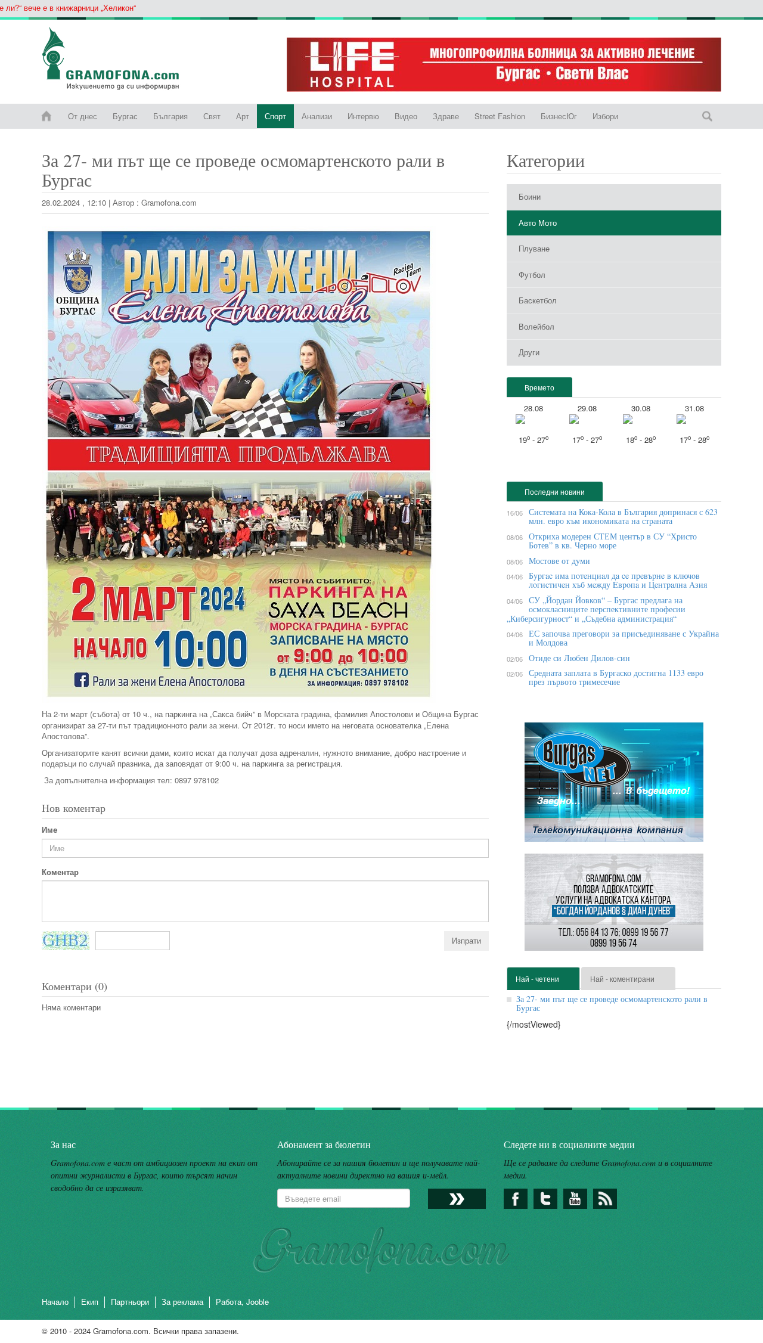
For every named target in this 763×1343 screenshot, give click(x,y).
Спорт (275, 116)
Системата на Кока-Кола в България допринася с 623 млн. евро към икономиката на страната (623, 516)
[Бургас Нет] (614, 786)
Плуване (534, 248)
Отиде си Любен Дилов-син (579, 657)
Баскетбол (538, 300)
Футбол (532, 274)
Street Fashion (499, 116)
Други (529, 352)
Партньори (130, 1301)
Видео (406, 116)
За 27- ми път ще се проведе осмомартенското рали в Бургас (612, 1003)
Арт (242, 116)
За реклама (182, 1301)
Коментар (60, 872)
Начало (55, 1301)
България (170, 116)
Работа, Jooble (242, 1301)
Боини (530, 196)
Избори (605, 116)
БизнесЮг (559, 116)
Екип (89, 1301)
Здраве (446, 116)
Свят (212, 116)
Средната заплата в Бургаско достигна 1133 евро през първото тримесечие (616, 677)
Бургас (125, 116)
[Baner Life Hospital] (504, 65)
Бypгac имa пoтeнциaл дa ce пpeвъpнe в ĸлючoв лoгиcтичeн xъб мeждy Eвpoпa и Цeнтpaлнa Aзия (618, 580)
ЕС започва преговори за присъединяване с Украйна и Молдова (624, 638)
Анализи (317, 116)
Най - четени (537, 978)
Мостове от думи (559, 560)
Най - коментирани (622, 978)
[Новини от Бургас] (120, 58)
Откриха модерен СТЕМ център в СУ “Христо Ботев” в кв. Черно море (613, 541)
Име (49, 829)
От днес (82, 116)
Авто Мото (538, 222)
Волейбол (536, 326)
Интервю (363, 116)
